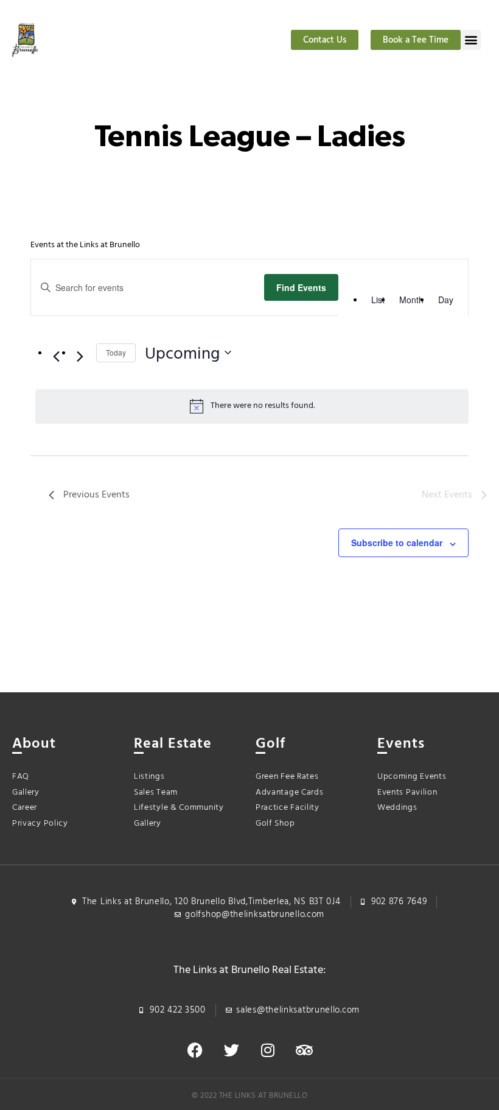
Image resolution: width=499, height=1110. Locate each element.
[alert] (252, 406)
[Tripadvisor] (304, 1050)
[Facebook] (195, 1050)
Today (116, 352)
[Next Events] (79, 356)
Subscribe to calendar (396, 542)
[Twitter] (231, 1050)
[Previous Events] (56, 356)
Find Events (301, 287)
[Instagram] (268, 1050)
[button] (471, 40)
